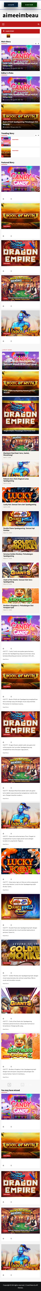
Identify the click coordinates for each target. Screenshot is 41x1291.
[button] (3, 24)
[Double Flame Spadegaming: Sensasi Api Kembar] (20, 907)
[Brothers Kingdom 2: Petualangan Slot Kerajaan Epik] (20, 1046)
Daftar (29, 5)
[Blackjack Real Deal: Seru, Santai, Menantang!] (20, 288)
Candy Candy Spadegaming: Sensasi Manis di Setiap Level (20, 362)
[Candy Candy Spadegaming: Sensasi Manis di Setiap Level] (20, 179)
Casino (5, 298)
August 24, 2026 (16, 100)
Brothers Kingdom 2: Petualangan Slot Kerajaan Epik (18, 606)
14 (25, 1085)
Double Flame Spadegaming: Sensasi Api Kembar (19, 529)
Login (11, 5)
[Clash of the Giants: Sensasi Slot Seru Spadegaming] (20, 1001)
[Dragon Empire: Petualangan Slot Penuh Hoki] (6, 152)
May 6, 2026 (15, 68)
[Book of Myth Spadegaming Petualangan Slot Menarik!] (6, 141)
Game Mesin (7, 60)
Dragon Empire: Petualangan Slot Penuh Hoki (24, 154)
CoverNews (30, 1285)
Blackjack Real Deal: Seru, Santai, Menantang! (18, 304)
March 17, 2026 (16, 1067)
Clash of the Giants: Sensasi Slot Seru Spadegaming (17, 581)
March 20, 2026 (16, 1019)
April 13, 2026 (15, 341)
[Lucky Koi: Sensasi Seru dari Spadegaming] (20, 861)
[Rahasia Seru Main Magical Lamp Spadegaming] (20, 323)
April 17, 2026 (15, 306)
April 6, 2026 (15, 879)
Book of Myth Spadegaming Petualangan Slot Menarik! (20, 64)
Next (30, 1085)
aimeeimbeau (20, 15)
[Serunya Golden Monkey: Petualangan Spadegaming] (20, 953)
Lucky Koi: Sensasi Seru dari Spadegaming (19, 504)
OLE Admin (7, 68)
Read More (6, 659)
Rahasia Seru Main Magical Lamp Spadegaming (18, 339)
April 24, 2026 (15, 271)
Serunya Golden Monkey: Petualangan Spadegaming (18, 555)
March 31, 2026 (16, 925)
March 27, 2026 (16, 973)
